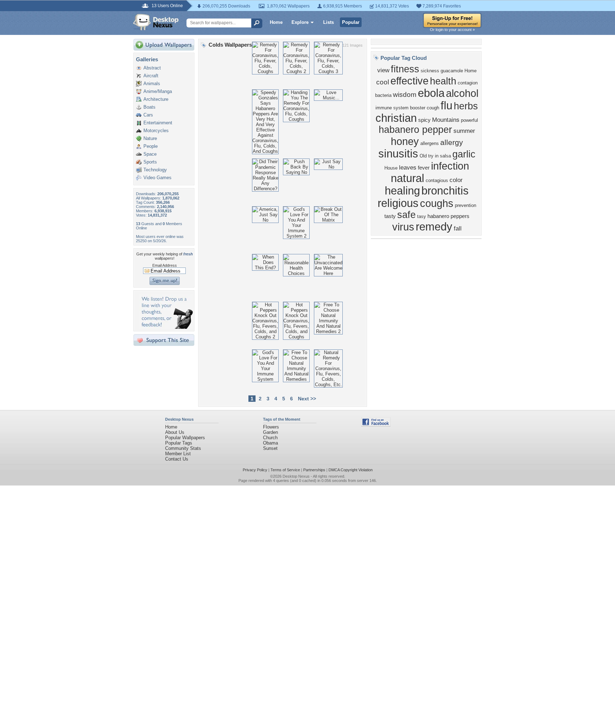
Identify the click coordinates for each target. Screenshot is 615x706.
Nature (150, 138)
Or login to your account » (452, 29)
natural (407, 178)
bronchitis (445, 191)
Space (150, 154)
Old (423, 156)
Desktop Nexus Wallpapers (156, 22)
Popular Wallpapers (185, 437)
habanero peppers (448, 216)
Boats (149, 107)
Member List (178, 453)
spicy (424, 120)
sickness (430, 70)
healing (402, 191)
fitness (405, 69)
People (150, 146)
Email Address (164, 265)
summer (464, 130)
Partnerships (314, 470)
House (391, 168)
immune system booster (400, 107)
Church (270, 437)
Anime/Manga (157, 91)
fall (458, 228)
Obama (270, 443)
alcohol (462, 93)
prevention (465, 205)
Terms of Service (285, 470)
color (456, 179)
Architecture (155, 99)
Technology (155, 169)
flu (446, 105)
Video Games (157, 177)
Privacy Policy (255, 470)
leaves (407, 167)
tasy (421, 216)
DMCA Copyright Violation (350, 470)
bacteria (383, 95)
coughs (436, 203)
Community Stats (183, 448)
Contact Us (176, 459)
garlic (463, 154)
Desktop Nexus (296, 476)
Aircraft (150, 75)
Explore (300, 22)
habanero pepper (415, 129)
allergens (429, 143)
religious (398, 203)
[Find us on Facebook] (375, 424)
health (443, 81)
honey (405, 141)
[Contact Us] (166, 327)
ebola (431, 93)
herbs (466, 106)
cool (382, 82)
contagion (468, 82)
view (383, 70)
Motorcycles (156, 130)
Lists (328, 22)
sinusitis (398, 153)
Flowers (271, 427)
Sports (150, 162)
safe (406, 214)
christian (396, 118)
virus (403, 227)
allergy (451, 142)
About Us (174, 432)
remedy (434, 226)
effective (409, 81)
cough (433, 107)
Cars (148, 115)
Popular (350, 22)
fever (424, 168)
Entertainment (157, 122)
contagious (437, 180)
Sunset (270, 448)
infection (450, 166)
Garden (270, 432)
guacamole (452, 70)
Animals (151, 83)
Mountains (445, 119)
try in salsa (439, 156)
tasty (390, 216)
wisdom (404, 94)
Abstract (152, 68)
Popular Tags (178, 443)
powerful (469, 120)
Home (276, 22)
